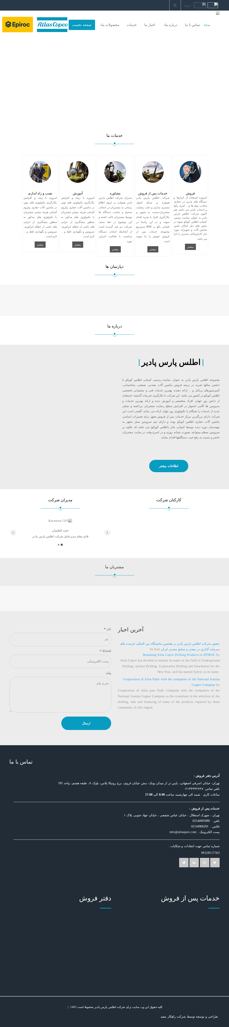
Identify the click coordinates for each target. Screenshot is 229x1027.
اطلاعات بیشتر (168, 466)
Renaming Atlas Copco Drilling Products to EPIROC (179, 655)
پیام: (108, 672)
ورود (186, 5)
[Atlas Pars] (212, 25)
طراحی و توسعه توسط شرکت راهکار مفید (189, 1016)
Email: (106, 650)
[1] (62, 545)
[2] (58, 544)
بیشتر (190, 246)
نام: (108, 629)
